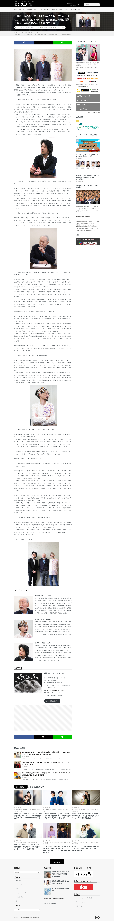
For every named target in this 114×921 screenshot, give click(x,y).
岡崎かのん (95, 842)
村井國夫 (55, 27)
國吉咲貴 (60, 842)
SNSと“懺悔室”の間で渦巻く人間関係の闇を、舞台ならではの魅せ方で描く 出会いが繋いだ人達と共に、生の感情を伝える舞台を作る (57, 849)
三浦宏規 (60, 809)
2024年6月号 (27, 27)
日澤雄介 (50, 27)
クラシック (18, 889)
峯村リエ (76, 811)
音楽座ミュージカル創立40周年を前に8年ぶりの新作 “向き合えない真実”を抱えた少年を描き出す (85, 848)
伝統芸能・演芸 (19, 897)
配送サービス (81, 105)
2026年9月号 (19, 809)
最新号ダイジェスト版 (83, 96)
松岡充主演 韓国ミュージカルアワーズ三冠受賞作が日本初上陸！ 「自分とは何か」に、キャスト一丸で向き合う (27, 847)
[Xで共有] (43, 42)
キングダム (54, 809)
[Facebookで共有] (24, 42)
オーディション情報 (57, 9)
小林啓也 (89, 842)
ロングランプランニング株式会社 (84, 898)
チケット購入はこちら (52, 701)
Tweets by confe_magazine (83, 216)
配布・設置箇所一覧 (83, 100)
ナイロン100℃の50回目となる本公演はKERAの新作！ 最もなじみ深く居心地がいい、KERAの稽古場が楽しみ (85, 816)
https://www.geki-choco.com (55, 690)
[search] (98, 4)
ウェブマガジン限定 (45, 9)
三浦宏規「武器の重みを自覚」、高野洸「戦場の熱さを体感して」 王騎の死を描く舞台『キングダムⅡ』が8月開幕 (57, 816)
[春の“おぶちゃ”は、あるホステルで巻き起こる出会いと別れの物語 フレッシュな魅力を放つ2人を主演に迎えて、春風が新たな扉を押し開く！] (17, 754)
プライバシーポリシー (81, 902)
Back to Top (57, 862)
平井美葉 (34, 809)
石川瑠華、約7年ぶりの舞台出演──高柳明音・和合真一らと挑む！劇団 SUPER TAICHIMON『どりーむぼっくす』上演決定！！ (60, 874)
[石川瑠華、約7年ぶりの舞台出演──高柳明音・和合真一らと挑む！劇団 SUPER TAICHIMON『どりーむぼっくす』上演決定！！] (47, 874)
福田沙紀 (66, 842)
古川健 (45, 27)
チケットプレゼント (83, 109)
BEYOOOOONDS (27, 809)
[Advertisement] (43, 716)
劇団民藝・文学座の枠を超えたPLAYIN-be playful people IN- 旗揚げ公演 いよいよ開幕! (87, 177)
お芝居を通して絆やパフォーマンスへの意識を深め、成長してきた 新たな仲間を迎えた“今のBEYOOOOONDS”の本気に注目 (28, 816)
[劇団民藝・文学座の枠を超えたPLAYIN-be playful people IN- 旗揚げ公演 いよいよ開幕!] (47, 882)
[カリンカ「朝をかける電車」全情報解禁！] (47, 891)
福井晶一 (25, 842)
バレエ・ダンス (19, 885)
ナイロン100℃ (90, 809)
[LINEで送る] (62, 42)
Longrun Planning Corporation (31, 917)
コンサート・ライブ (21, 893)
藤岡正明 (36, 842)
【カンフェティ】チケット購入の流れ (86, 135)
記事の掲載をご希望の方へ (50, 903)
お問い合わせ (79, 906)
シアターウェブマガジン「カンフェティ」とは (71, 4)
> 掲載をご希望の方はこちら (93, 112)
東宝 (64, 809)
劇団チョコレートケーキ (37, 27)
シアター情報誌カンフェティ (30, 9)
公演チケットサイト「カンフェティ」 (73, 9)
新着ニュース (17, 9)
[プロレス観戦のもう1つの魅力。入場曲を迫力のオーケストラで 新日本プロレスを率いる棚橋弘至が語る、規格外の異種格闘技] (17, 775)
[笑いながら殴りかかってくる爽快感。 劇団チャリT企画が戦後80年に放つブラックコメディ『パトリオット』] (17, 764)
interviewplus (83, 809)
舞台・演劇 (61, 27)
